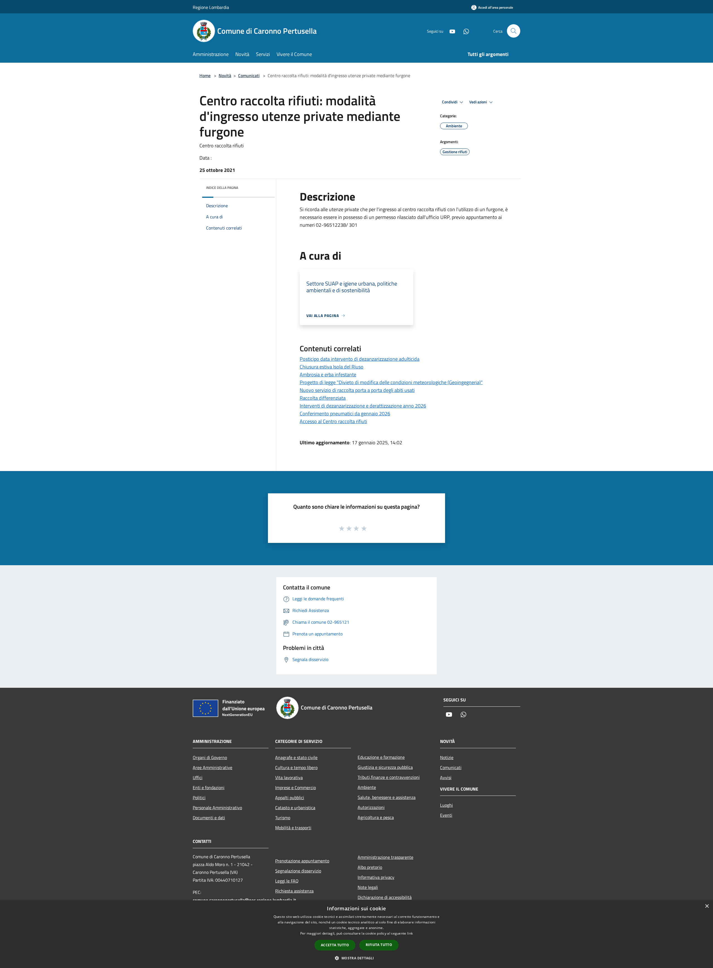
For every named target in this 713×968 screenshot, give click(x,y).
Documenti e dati (209, 817)
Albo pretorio (370, 867)
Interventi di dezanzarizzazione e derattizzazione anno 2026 (363, 405)
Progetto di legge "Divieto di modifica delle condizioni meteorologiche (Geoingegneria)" (391, 382)
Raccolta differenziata (323, 398)
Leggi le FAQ (287, 880)
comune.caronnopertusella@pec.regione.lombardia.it (244, 900)
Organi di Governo (210, 757)
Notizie (446, 757)
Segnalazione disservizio (298, 870)
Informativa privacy (376, 877)
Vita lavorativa (289, 777)
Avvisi (445, 777)
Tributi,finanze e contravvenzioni (389, 777)
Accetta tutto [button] (335, 945)
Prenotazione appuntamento (302, 860)
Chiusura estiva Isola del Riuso (331, 366)
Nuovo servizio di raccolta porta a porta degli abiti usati (357, 390)
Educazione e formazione (381, 757)
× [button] (707, 906)
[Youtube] (450, 31)
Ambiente (367, 787)
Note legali (368, 887)
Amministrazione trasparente (385, 857)
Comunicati (249, 75)
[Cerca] (513, 31)
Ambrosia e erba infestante (328, 374)
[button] (356, 958)
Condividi (450, 102)
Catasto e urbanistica (295, 807)
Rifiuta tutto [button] (379, 944)
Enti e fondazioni (208, 787)
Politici (199, 797)
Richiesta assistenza (294, 890)
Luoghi (446, 805)
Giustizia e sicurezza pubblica (385, 767)
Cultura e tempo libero (296, 767)
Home (205, 75)
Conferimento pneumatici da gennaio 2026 (345, 413)
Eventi (446, 815)
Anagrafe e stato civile (296, 757)
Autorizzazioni (371, 807)
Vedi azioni (478, 102)
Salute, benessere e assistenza (387, 797)
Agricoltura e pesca (376, 817)
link (410, 933)
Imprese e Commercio (295, 787)
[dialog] (356, 934)
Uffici (197, 777)
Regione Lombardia (211, 7)
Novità (225, 75)
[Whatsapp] (464, 31)
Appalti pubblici (289, 797)
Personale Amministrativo (217, 807)
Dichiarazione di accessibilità (385, 897)
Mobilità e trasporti (293, 827)
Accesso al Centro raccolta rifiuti (333, 421)
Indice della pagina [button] (222, 187)
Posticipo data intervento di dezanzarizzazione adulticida (359, 359)
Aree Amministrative (212, 767)
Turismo (282, 817)
